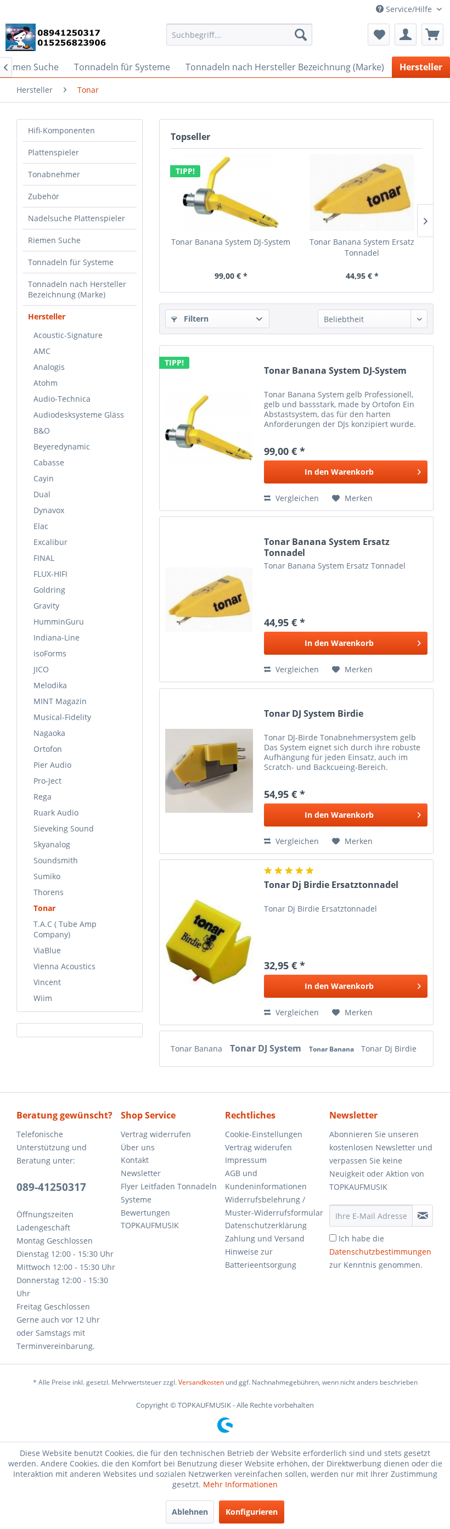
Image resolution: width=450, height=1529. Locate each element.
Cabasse (48, 462)
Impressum (246, 1160)
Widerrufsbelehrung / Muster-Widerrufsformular (274, 1206)
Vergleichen (296, 498)
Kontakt (135, 1160)
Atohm (45, 383)
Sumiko (46, 876)
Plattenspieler (53, 152)
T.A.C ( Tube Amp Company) (65, 929)
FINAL (43, 558)
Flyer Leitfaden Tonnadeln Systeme (169, 1193)
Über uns (138, 1147)
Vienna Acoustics (64, 966)
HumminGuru (58, 621)
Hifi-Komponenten (61, 130)
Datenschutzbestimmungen (380, 1251)
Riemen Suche (54, 240)
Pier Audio (52, 765)
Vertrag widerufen (258, 1147)
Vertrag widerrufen (156, 1134)
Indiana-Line (56, 637)
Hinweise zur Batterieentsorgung (260, 1258)
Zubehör (43, 196)
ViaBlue (47, 950)
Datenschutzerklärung (266, 1225)
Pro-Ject (47, 780)
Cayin (43, 478)
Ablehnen (190, 1511)
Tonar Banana (197, 1048)
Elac (40, 526)
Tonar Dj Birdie (389, 1048)
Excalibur (50, 542)
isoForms (49, 653)
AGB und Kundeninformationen (266, 1179)
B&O (41, 430)
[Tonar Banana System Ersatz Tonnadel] (362, 192)
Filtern (195, 318)
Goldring (49, 589)
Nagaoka (49, 733)
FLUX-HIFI (50, 574)
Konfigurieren (252, 1511)
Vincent (47, 982)
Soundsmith (55, 860)
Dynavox (48, 510)
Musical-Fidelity (62, 717)
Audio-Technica (62, 399)
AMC (41, 351)
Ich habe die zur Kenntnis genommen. (380, 1251)
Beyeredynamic (61, 446)
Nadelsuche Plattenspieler (76, 218)
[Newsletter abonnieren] (422, 1216)
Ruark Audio (55, 812)
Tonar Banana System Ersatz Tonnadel (362, 247)
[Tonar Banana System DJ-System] (231, 192)
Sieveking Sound (63, 828)
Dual (41, 494)
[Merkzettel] (379, 35)
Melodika (50, 685)
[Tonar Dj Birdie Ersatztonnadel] (209, 942)
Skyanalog (51, 844)
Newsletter (141, 1173)
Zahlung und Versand (265, 1238)
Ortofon (47, 749)
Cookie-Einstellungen (263, 1134)
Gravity (46, 605)
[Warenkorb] (432, 35)
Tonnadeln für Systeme (71, 262)
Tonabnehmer (54, 174)
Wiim (42, 998)
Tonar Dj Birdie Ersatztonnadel (331, 885)
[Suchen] (300, 35)
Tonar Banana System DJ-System (230, 242)
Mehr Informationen (240, 1484)
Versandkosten (201, 1382)
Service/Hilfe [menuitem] (409, 9)
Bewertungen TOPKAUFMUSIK (150, 1219)
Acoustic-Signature (68, 335)
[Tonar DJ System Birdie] (209, 771)
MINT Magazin (60, 701)
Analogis (49, 367)
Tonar (44, 908)
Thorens (48, 892)
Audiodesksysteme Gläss (78, 414)
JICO (41, 669)
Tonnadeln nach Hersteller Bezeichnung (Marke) (77, 289)
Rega (42, 796)
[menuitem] (239, 35)
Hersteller (46, 316)
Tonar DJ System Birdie (313, 713)
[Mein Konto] (406, 35)
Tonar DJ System (266, 1048)
